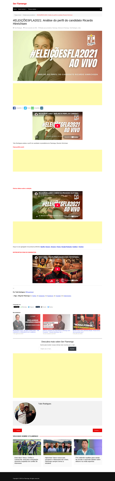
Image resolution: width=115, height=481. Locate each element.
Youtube (58, 296)
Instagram (42, 296)
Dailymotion (67, 296)
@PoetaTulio (29, 292)
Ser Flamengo (20, 3)
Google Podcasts (66, 247)
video (79, 28)
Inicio (15, 9)
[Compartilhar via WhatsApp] (35, 108)
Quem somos (22, 9)
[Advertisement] (57, 94)
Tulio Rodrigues (18, 28)
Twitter (34, 296)
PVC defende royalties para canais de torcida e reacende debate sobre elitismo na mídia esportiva (88, 459)
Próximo (96, 430)
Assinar (72, 349)
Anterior (18, 430)
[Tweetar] (27, 108)
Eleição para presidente (46, 28)
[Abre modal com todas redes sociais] (41, 108)
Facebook (50, 296)
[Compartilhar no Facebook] (17, 108)
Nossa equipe (32, 9)
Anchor (81, 247)
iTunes (59, 247)
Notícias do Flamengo (63, 28)
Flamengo (54, 28)
